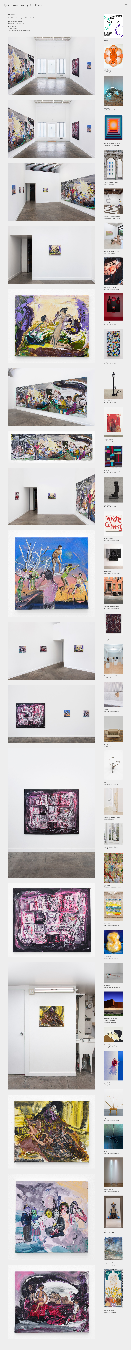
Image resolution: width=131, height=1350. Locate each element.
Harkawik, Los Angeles (15, 21)
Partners (106, 10)
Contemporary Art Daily (25, 5)
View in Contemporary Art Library (19, 30)
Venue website (12, 28)
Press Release (12, 26)
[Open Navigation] (126, 5)
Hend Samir (12, 14)
